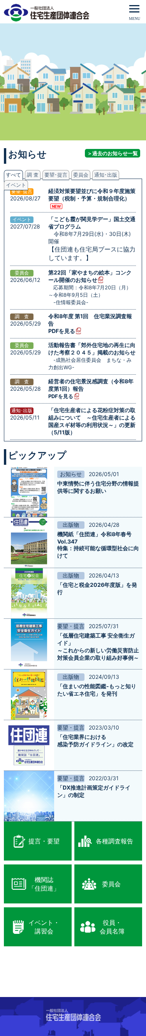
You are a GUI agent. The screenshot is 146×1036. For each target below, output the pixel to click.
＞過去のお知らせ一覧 (112, 153)
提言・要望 (44, 841)
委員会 (111, 884)
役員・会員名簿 (112, 927)
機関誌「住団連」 (44, 884)
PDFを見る (61, 331)
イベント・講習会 (44, 927)
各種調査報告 (114, 841)
